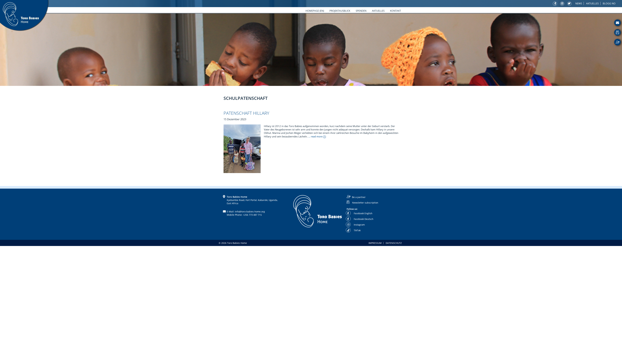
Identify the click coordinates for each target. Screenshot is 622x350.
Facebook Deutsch (363, 219)
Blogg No (609, 3)
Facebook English (362, 213)
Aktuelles (592, 3)
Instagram (359, 224)
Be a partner (359, 197)
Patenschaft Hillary (246, 113)
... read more (315, 136)
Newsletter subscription (365, 202)
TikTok (357, 230)
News (578, 3)
